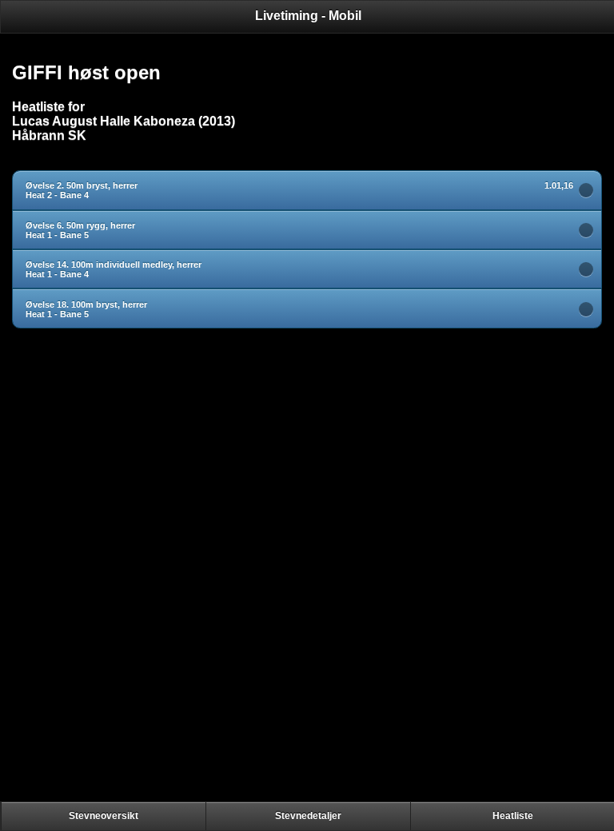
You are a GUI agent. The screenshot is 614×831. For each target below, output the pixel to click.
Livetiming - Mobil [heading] (308, 15)
